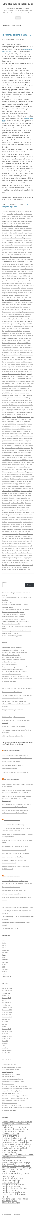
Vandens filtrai (6, 976)
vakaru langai (28, 555)
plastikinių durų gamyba (23, 496)
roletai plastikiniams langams (13, 536)
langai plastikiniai (26, 297)
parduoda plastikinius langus (11, 400)
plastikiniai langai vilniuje (15, 488)
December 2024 (7, 988)
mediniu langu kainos (8, 367)
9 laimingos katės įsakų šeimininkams (13, 736)
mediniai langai (17, 347)
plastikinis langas (26, 493)
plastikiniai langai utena (14, 486)
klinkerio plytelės (10, 1146)
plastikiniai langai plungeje (22, 472)
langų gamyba (22, 314)
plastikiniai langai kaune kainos (24, 450)
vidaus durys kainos (19, 560)
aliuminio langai (11, 216)
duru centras (11, 252)
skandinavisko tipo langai (9, 546)
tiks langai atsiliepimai (19, 553)
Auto (3, 940)
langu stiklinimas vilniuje (20, 336)
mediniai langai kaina (24, 350)
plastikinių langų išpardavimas (21, 510)
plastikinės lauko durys (23, 417)
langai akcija (28, 281)
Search (4, 582)
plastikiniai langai (26, 424)
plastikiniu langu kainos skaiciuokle (19, 517)
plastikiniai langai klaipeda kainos (18, 455)
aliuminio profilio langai (23, 216)
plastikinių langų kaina (9, 512)
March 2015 (5, 1048)
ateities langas (27, 221)
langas (24, 307)
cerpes (5, 1125)
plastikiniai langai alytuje (9, 429)
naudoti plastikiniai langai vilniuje (17, 390)
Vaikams (4, 974)
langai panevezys (19, 295)
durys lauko (29, 259)
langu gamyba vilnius (18, 316)
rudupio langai (26, 536)
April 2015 (5, 1045)
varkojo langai (6, 558)
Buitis (4, 943)
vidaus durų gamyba (24, 558)
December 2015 (7, 1036)
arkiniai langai (10, 221)
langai (22, 281)
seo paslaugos (25, 1167)
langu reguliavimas (16, 331)
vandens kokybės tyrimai (13, 1192)
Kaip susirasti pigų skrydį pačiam (12, 648)
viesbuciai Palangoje (11, 1202)
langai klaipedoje (27, 290)
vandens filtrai (10, 1182)
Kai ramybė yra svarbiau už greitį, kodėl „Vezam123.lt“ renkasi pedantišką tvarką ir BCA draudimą (16, 703)
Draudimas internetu (8, 1077)
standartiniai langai (23, 546)
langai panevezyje (7, 295)
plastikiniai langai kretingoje (10, 460)
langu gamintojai (17, 312)
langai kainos (22, 288)
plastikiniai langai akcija (9, 426)
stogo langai (22, 548)
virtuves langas (26, 565)
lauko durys (10, 338)
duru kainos (28, 252)
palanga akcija (8, 1162)
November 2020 (7, 1003)
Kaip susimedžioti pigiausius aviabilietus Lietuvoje (17, 667)
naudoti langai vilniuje (19, 374)
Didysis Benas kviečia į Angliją (11, 655)
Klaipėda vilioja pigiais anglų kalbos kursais (15, 652)
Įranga (4, 955)
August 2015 (6, 1038)
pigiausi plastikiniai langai (17, 410)
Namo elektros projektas (13, 1160)
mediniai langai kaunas (21, 352)
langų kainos (20, 321)
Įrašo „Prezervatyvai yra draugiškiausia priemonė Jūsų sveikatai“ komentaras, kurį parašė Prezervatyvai (16, 798)
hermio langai (29, 271)
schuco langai (10, 541)
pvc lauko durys (7, 534)
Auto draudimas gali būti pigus (11, 657)
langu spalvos (27, 333)
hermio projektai (7, 273)
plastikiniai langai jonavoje (10, 441)
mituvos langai (10, 369)
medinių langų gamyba (13, 364)
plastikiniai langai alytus (24, 429)
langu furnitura (6, 312)
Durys (4, 945)
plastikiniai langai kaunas (22, 448)
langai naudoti (28, 293)
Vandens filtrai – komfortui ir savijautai (13, 614)
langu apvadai (19, 309)
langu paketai (10, 328)
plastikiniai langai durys (19, 433)
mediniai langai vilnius (21, 359)
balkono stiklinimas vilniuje (14, 231)
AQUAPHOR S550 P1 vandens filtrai (12, 857)
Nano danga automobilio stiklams (12, 765)
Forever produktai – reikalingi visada (13, 612)
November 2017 (7, 1017)
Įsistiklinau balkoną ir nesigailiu (16, 34)
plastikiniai (21, 419)
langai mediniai (18, 293)
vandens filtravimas (11, 1186)
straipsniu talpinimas (11, 1180)
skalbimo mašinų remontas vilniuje (16, 1175)
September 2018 (7, 1012)
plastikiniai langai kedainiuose (11, 453)
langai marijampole (8, 293)
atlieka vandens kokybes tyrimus (17, 1121)
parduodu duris (24, 400)
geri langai (24, 266)
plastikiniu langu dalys (17, 503)
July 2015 (5, 1041)
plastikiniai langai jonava (26, 438)
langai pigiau (16, 297)
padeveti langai (26, 398)
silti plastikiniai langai (12, 543)
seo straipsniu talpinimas (13, 1169)
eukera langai (21, 262)
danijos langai (19, 245)
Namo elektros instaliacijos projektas (14, 1157)
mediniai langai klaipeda (17, 355)
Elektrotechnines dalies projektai (17, 1140)
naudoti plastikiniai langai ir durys (21, 379)
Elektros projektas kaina (13, 1131)
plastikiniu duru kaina (8, 498)
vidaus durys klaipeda (13, 562)
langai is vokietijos (11, 285)
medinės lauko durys (18, 345)
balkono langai (10, 226)
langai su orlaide (21, 305)
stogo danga (7, 1178)
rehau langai (16, 534)
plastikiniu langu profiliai (15, 522)
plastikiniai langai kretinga (24, 457)
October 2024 (6, 993)
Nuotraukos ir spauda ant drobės (12, 692)
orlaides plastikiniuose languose (11, 398)
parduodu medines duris (18, 402)
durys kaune (22, 257)
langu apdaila (10, 309)
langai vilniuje (10, 307)
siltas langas (25, 541)
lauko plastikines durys (9, 343)
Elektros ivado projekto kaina (15, 1129)
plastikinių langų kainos (23, 512)
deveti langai (28, 245)
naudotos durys (22, 393)
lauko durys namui (12, 340)
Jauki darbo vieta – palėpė (10, 633)
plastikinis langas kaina (9, 496)
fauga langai (29, 264)
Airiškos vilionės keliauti (9, 662)
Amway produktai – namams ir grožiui (13, 619)
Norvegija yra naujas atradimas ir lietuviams (15, 676)
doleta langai (21, 250)
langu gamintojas (13, 314)
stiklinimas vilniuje (12, 548)
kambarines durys (10, 276)
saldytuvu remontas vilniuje (14, 1165)
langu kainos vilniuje (16, 324)
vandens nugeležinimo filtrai (15, 1199)
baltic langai (21, 242)
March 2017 (5, 1026)
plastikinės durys (22, 414)
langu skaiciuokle (17, 333)
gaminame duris (7, 266)
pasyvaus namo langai (13, 407)
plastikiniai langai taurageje (10, 484)
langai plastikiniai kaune (24, 300)
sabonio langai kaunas (18, 539)
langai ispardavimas (23, 285)
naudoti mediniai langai (17, 376)
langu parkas (18, 328)
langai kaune (9, 290)
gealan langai (16, 266)
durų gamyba (20, 252)
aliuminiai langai (20, 214)
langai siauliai (21, 302)
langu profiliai (6, 331)
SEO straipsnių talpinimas (18, 3)
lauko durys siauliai (24, 340)
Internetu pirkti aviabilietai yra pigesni (13, 650)
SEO (3, 967)
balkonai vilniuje (7, 223)
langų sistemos (6, 333)
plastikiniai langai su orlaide (18, 479)
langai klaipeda (17, 290)
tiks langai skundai (12, 555)
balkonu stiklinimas (14, 233)
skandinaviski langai (25, 543)
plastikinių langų (7, 500)
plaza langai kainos (12, 529)
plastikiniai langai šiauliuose (23, 474)
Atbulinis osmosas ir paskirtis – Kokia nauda (15, 846)
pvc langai (28, 531)
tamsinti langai (10, 550)
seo (28, 1165)
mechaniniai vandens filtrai (14, 1148)
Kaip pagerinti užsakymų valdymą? (12, 710)
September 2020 (7, 1007)
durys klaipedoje (13, 259)
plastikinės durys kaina (9, 417)
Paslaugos (5, 962)
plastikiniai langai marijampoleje (17, 462)
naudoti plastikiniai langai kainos (12, 381)
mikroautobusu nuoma (18, 1154)
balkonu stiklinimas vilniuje (18, 238)
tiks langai (9, 553)
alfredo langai (11, 214)
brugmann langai (10, 245)
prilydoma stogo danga (8, 1164)
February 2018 (6, 1014)
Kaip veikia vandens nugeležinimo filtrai (14, 890)
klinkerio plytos (24, 1146)
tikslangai (21, 555)
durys (22, 254)
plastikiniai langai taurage (23, 481)
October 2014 (6, 1053)
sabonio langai (6, 539)
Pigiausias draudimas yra (9, 664)
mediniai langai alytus (11, 350)
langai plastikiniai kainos (9, 300)
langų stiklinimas (7, 336)
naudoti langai (28, 369)
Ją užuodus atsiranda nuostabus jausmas (14, 671)
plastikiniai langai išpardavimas (20, 436)
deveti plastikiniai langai (21, 247)
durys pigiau (6, 262)
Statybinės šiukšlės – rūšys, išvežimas (13, 617)
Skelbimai (5, 969)
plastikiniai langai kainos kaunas (16, 445)
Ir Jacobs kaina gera (8, 1084)
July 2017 (5, 1022)
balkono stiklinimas (8, 228)
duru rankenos (15, 254)
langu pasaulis (26, 328)
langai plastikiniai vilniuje (9, 302)
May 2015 (5, 1043)
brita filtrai (25, 1123)
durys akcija (27, 254)
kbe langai (19, 276)
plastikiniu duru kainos (22, 498)
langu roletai (26, 331)
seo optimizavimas (10, 1167)
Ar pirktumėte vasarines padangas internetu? (15, 609)
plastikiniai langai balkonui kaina (12, 431)
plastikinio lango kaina (14, 493)
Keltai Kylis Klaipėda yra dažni (11, 1093)
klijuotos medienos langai (18, 278)
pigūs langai (18, 412)
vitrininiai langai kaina (17, 567)
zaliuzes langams (17, 570)
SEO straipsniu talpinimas (12, 750)
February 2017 (6, 1029)
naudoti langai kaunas (22, 371)
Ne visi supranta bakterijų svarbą (12, 636)
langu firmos (27, 309)
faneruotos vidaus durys (18, 264)
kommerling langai (14, 281)
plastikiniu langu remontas (18, 524)
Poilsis (4, 964)
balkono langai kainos (22, 226)
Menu (18, 18)
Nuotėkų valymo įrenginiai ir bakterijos (13, 659)
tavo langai (19, 550)
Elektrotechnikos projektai (14, 1138)
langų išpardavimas (15, 319)
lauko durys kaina (19, 338)
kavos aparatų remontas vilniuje (16, 1144)
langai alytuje (6, 283)
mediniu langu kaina (27, 364)
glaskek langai (9, 271)
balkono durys (17, 223)
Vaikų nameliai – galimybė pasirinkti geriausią (15, 621)
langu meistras (19, 326)
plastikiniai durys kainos (13, 424)
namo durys (19, 369)
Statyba (27, 211)
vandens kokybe (9, 1190)
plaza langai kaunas (24, 529)
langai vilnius (18, 307)
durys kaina (5, 257)
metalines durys (20, 367)
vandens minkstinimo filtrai (14, 1195)
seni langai (18, 541)
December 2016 (7, 1031)
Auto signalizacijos (7, 1072)
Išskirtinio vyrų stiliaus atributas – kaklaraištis (15, 853)
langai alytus (14, 283)
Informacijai (20, 211)
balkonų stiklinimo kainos (10, 242)
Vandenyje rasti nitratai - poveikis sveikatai (15, 772)
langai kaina (14, 288)
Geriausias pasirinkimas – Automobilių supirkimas (17, 688)
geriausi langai (15, 269)
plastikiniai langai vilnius (18, 491)
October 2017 (6, 1019)
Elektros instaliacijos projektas (15, 1127)
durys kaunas (14, 257)
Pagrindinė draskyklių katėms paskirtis (13, 726)
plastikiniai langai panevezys (20, 469)
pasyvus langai (25, 407)
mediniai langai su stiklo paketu (20, 357)
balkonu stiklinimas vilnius (25, 240)
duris (26, 250)
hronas (15, 273)
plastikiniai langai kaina (13, 443)
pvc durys (22, 531)
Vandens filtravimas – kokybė (11, 624)
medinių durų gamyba (13, 362)
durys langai (22, 259)
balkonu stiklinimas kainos (14, 235)
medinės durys (6, 345)
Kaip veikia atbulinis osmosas (11, 887)
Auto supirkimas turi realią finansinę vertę (14, 825)
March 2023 (5, 995)
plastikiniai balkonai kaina (15, 422)
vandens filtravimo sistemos (14, 1188)
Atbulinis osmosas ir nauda (10, 928)
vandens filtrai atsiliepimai (14, 1184)
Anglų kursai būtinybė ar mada (11, 674)
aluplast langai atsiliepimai (17, 219)
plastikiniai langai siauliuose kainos (12, 476)
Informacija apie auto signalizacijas (12, 669)
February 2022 (6, 998)
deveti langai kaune (8, 247)
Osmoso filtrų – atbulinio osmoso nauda (14, 850)
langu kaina (12, 321)
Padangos (5, 960)
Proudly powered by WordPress (11, 1214)
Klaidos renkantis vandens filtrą (11, 761)
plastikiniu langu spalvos (20, 527)
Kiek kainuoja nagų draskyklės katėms (13, 717)
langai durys (22, 283)
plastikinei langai (11, 414)
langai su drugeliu (11, 305)
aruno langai (19, 221)
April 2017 (5, 1024)
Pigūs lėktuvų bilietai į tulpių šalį (11, 1105)
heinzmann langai (19, 271)
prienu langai (14, 531)
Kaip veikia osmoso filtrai (9, 769)
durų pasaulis (6, 254)
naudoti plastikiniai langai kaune (20, 383)
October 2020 (6, 1005)
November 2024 (7, 991)
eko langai (13, 262)
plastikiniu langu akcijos (20, 500)
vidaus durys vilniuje (15, 565)
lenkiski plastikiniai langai (24, 343)
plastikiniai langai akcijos (24, 426)
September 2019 (7, 1010)
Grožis (4, 948)
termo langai (26, 550)
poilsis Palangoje (22, 1162)
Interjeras (5, 952)
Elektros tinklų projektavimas (10, 1135)
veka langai (14, 558)
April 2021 (5, 1000)
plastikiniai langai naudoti (21, 464)
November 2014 (7, 1050)
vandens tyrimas (9, 1200)
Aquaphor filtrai (7, 602)
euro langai (28, 262)
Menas (4, 957)
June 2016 (5, 1034)
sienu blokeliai (8, 1171)
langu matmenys (10, 326)
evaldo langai (6, 264)
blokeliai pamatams (11, 1123)
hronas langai (22, 273)
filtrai (27, 1142)
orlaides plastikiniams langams (23, 395)
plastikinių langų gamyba (20, 505)
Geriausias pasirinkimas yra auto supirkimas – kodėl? (18, 907)
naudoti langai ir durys (9, 371)
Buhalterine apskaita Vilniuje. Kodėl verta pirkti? (16, 631)
